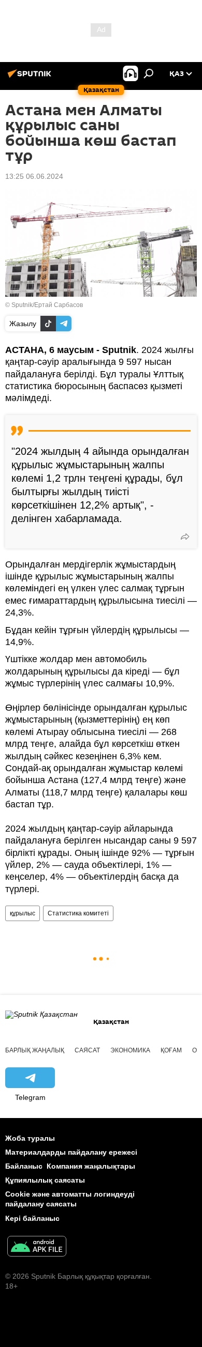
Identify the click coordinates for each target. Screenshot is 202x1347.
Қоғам (171, 1050)
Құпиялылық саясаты (45, 1180)
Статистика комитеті (78, 913)
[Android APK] (37, 1247)
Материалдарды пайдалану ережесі (71, 1152)
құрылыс (22, 913)
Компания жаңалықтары (91, 1166)
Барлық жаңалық (34, 1050)
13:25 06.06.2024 (34, 176)
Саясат (87, 1050)
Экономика (130, 1050)
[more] (185, 536)
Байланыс (23, 1166)
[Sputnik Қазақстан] (31, 77)
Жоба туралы (30, 1138)
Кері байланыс (32, 1218)
